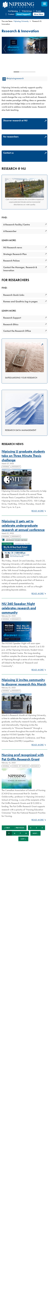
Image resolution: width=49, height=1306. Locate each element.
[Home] (24, 5)
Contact (11, 14)
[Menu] (44, 4)
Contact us (8, 152)
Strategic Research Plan (15, 254)
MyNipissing (13, 11)
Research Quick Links (13, 294)
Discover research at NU (15, 120)
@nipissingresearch (15, 78)
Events (38, 11)
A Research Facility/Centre (16, 224)
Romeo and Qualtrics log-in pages (20, 301)
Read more (38, 511)
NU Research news (12, 247)
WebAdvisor (27, 11)
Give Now (38, 14)
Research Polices (11, 260)
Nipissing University (21, 21)
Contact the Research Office (17, 330)
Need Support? (23, 14)
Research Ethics (10, 324)
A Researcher (9, 231)
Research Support (12, 317)
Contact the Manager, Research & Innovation (20, 269)
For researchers (11, 136)
